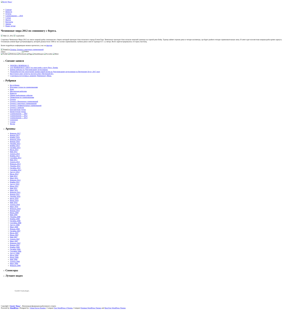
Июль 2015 (14, 150)
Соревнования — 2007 (18, 114)
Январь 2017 (15, 135)
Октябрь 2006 (15, 249)
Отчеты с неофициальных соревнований (25, 105)
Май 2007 (13, 237)
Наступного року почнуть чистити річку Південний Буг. (32, 74)
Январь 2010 (15, 211)
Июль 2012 (14, 174)
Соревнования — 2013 (18, 118)
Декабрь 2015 (15, 144)
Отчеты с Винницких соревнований (24, 101)
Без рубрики (14, 85)
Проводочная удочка (18, 112)
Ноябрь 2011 (15, 182)
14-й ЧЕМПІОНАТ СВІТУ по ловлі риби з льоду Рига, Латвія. (34, 68)
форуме (49, 45)
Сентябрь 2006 (15, 251)
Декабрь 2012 (15, 166)
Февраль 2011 (15, 192)
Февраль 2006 (15, 266)
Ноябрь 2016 (15, 137)
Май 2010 (13, 203)
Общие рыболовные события (21, 95)
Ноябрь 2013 (15, 156)
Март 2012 (14, 178)
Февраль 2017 (15, 133)
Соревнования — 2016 (14, 16)
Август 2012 (15, 172)
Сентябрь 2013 (15, 158)
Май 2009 (13, 215)
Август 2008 (15, 225)
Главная (8, 10)
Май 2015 (13, 152)
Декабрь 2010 (15, 196)
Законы (8, 24)
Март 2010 (14, 207)
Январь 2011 (15, 194)
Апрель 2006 (15, 261)
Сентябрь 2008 (15, 223)
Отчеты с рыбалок (17, 108)
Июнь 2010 (14, 200)
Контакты (9, 22)
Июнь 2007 (14, 235)
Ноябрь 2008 (15, 219)
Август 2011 (14, 184)
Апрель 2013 (15, 162)
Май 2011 (13, 188)
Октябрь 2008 (15, 221)
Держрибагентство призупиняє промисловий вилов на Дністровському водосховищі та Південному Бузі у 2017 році (55, 72)
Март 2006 (14, 263)
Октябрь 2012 (15, 168)
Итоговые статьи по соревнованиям (24, 87)
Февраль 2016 (15, 139)
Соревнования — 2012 (18, 116)
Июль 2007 (14, 233)
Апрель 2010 (15, 205)
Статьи (8, 18)
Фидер (12, 124)
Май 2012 (13, 176)
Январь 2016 (15, 142)
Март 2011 (14, 190)
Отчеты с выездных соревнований (30, 49)
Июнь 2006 (14, 257)
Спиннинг (14, 120)
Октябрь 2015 (15, 148)
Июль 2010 (14, 198)
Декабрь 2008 (15, 217)
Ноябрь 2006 (15, 247)
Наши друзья (10, 26)
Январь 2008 (15, 229)
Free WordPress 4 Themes (63, 308)
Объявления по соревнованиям (22, 97)
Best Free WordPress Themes (115, 308)
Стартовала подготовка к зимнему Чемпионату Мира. (31, 76)
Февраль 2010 (15, 209)
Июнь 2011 (14, 186)
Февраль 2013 (15, 164)
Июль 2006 (14, 255)
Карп (12, 89)
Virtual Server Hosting (38, 308)
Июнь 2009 (14, 213)
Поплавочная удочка (18, 110)
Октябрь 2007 (15, 231)
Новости (8, 12)
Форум (8, 20)
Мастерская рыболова (18, 91)
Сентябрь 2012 (15, 170)
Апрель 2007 (15, 239)
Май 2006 (13, 259)
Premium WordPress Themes (90, 308)
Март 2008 (14, 227)
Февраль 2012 (15, 180)
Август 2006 (15, 253)
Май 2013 (13, 160)
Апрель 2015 (15, 154)
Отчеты (8, 14)
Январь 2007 (15, 245)
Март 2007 (14, 241)
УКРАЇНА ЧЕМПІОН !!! (19, 66)
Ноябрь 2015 (15, 146)
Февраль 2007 (15, 243)
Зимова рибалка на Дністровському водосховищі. (29, 70)
